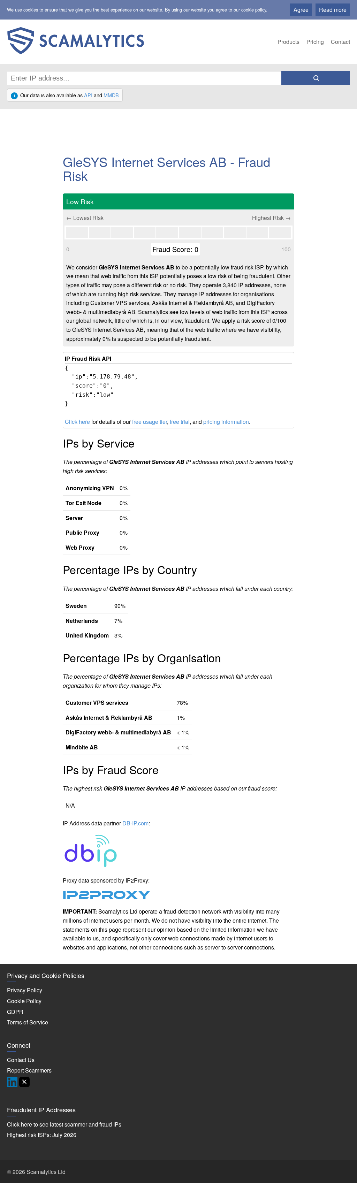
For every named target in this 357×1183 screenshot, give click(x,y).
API (88, 95)
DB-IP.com (135, 823)
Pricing (315, 42)
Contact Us (21, 1060)
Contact (340, 42)
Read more (333, 10)
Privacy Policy (24, 990)
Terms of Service (27, 1022)
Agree (301, 10)
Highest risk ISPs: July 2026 (41, 1135)
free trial (180, 422)
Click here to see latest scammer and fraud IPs (64, 1124)
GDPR (15, 1012)
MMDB (111, 95)
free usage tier (149, 422)
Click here (77, 422)
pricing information (226, 422)
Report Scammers (29, 1070)
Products (288, 42)
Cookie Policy (24, 1001)
